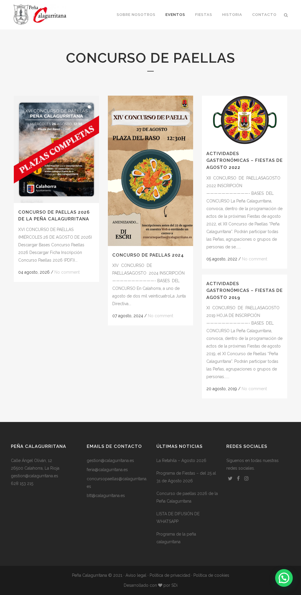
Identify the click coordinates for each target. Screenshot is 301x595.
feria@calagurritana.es (107, 469)
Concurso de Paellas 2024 (148, 255)
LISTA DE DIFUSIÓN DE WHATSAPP (178, 517)
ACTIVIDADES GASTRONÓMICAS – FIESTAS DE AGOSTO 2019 (244, 290)
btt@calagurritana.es (106, 495)
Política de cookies (211, 575)
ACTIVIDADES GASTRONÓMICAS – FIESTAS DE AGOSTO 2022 (244, 160)
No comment (67, 272)
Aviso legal (136, 575)
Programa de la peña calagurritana (176, 538)
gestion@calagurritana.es (34, 475)
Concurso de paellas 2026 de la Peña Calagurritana (187, 497)
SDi (174, 585)
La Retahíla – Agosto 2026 (181, 460)
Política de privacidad (170, 575)
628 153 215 (22, 483)
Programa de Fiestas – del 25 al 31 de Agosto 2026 (186, 477)
